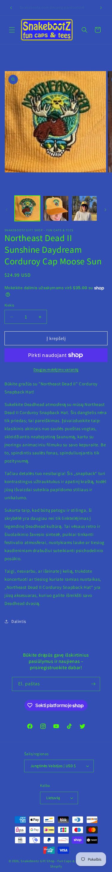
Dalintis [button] (18, 621)
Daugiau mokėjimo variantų (56, 369)
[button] (12, 29)
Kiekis (9, 305)
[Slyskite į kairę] (6, 209)
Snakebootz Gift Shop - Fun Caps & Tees (51, 861)
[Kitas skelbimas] (101, 7)
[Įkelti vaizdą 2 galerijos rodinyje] (55, 208)
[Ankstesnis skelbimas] (11, 7)
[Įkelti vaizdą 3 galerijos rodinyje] (84, 208)
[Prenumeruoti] (93, 684)
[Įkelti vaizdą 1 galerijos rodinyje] (27, 208)
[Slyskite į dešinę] (105, 209)
